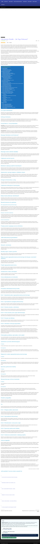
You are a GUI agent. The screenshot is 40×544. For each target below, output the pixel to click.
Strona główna (2, 9)
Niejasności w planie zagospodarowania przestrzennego (9, 95)
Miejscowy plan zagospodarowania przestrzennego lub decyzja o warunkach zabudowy (13, 83)
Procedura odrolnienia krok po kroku (6, 86)
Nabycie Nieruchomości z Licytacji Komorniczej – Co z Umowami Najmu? (30, 511)
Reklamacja (6, 532)
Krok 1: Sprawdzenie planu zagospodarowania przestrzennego (10, 87)
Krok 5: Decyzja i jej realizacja (6, 90)
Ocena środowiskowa (6, 79)
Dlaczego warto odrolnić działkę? (6, 71)
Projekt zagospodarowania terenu (7, 84)
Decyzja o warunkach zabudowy (7, 78)
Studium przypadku (4, 102)
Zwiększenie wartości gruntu (6, 72)
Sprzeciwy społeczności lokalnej (6, 97)
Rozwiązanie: (5, 99)
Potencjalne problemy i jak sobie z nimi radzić (7, 92)
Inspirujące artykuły (3, 7)
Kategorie (30, 1)
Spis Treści (11, 1)
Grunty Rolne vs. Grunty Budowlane (7, 69)
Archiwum (25, 1)
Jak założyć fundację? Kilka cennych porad (6, 510)
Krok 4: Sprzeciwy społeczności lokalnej (7, 106)
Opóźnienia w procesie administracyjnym (7, 93)
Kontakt (3, 4)
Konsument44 (3, 40)
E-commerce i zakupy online (8, 529)
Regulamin (35, 1)
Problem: (5, 96)
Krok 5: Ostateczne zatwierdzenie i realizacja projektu (9, 107)
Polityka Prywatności (18, 1)
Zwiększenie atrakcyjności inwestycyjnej (7, 75)
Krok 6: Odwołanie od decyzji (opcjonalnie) (8, 91)
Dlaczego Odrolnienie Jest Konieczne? (7, 70)
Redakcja (6, 1)
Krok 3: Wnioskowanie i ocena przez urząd (8, 105)
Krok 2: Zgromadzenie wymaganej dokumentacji (8, 88)
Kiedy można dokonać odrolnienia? (6, 76)
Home (2, 1)
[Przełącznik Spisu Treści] (22, 67)
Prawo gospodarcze (7, 9)
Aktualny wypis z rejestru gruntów (7, 82)
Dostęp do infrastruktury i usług (6, 74)
